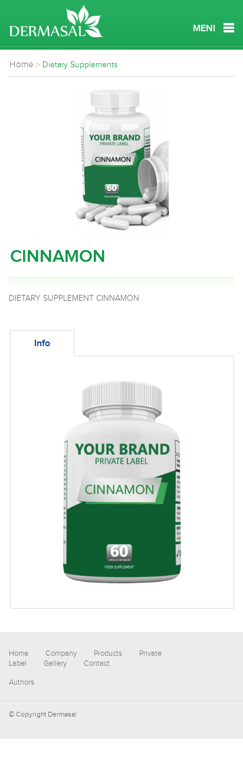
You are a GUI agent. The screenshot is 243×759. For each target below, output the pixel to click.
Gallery (55, 663)
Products (108, 653)
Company (61, 653)
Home (18, 653)
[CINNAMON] (121, 231)
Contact (97, 663)
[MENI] (228, 28)
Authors (21, 682)
